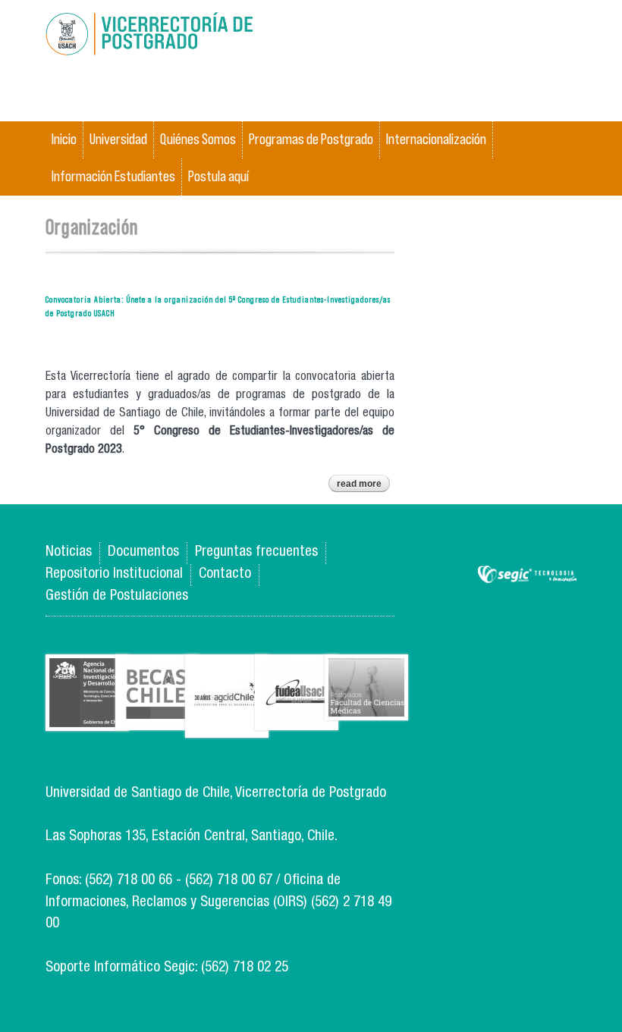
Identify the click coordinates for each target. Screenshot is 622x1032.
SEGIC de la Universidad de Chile (527, 575)
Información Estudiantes (113, 176)
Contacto (225, 574)
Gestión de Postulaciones (117, 596)
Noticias (69, 552)
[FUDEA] (296, 718)
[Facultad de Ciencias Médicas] (366, 708)
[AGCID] (227, 726)
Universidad (118, 139)
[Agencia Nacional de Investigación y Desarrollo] (87, 719)
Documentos (143, 552)
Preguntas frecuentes (256, 552)
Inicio (64, 139)
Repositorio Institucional (114, 574)
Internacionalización (436, 139)
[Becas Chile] (157, 718)
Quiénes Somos (198, 139)
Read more (363, 485)
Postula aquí (218, 176)
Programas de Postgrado (311, 139)
